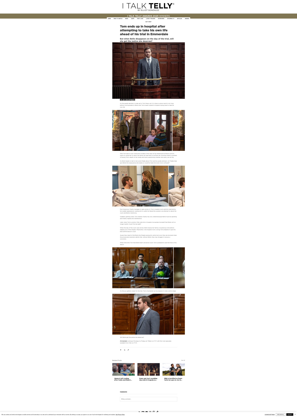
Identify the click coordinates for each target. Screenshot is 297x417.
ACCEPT (290, 414)
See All (183, 360)
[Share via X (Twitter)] (124, 350)
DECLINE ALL (280, 414)
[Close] (295, 414)
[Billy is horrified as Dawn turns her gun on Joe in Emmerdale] (173, 369)
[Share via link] (128, 350)
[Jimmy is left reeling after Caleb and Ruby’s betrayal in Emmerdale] (123, 369)
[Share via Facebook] (120, 350)
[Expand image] (142, 130)
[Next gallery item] (183, 130)
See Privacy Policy (120, 414)
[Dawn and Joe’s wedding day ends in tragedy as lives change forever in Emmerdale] (148, 369)
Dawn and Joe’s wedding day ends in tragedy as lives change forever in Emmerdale (148, 379)
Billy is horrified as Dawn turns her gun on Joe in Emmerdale (173, 379)
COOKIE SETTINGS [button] (270, 414)
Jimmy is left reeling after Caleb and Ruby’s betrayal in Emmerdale (122, 379)
